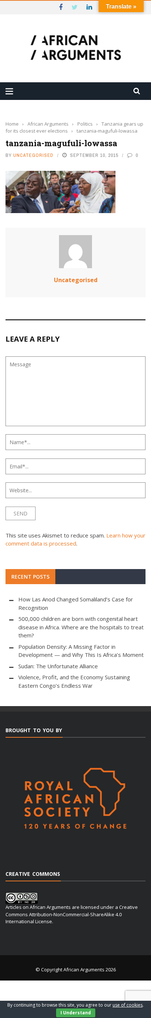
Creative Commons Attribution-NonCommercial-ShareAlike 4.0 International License (71, 914)
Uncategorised (33, 155)
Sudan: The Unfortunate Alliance (58, 666)
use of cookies (128, 1005)
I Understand (75, 1013)
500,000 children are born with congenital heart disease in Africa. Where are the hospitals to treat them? (81, 627)
